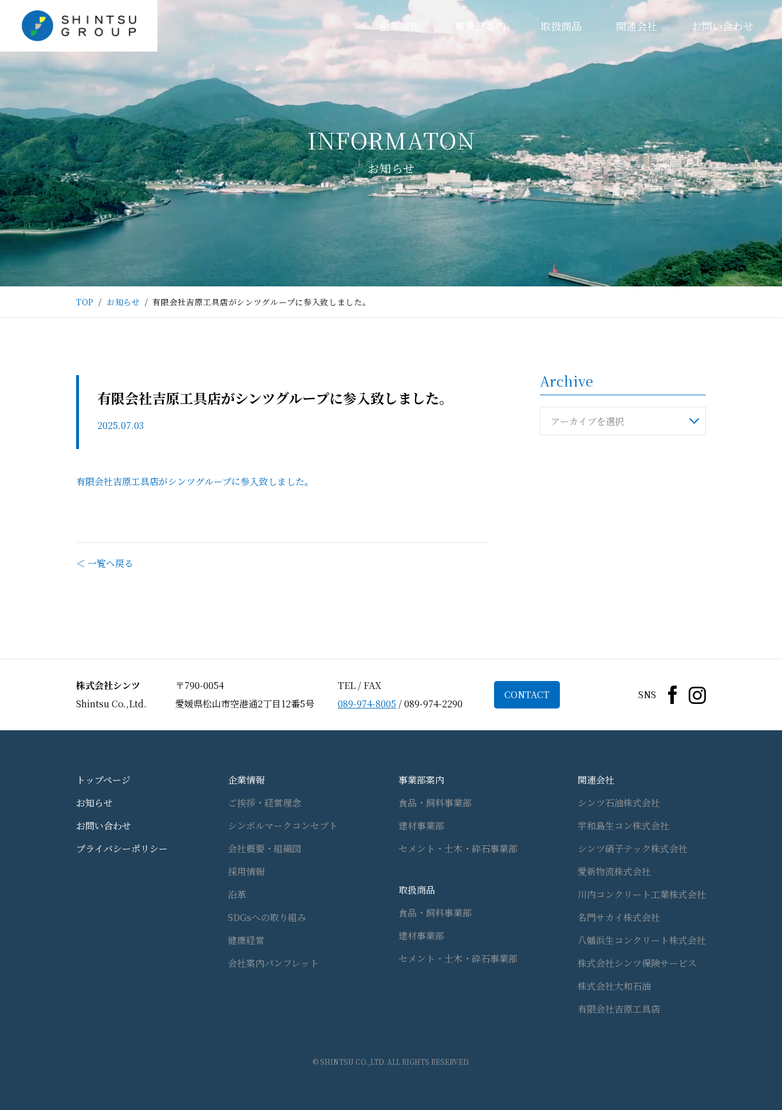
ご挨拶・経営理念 (264, 802)
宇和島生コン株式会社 (623, 825)
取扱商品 (561, 25)
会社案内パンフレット (273, 963)
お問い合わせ (722, 25)
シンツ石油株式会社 (619, 802)
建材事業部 (421, 825)
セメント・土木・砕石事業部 (458, 848)
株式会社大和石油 (614, 986)
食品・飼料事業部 (435, 802)
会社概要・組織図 (264, 848)
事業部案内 (480, 25)
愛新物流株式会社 (614, 871)
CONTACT (527, 694)
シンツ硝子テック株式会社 (633, 848)
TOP (85, 302)
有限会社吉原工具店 (619, 1008)
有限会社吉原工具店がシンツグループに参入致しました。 (195, 481)
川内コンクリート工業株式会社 (642, 894)
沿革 (237, 894)
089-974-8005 (367, 703)
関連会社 (636, 25)
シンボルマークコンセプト (283, 825)
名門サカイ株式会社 (619, 917)
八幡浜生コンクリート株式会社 (642, 940)
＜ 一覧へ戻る (104, 563)
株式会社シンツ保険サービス (637, 963)
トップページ (103, 779)
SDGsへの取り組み (267, 917)
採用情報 (246, 871)
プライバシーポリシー (122, 848)
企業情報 (399, 25)
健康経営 (246, 940)
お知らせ (123, 302)
